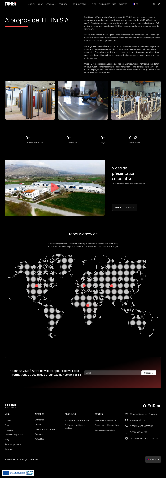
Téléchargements (13, 444)
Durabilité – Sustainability (46, 429)
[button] (55, 188)
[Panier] (159, 4)
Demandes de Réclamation (107, 425)
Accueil (8, 420)
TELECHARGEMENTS (107, 4)
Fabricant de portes (14, 434)
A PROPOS (50, 4)
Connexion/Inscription (105, 430)
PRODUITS (63, 4)
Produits (9, 430)
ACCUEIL (31, 4)
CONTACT (123, 4)
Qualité (38, 424)
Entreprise (39, 419)
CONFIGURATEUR (80, 4)
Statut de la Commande (105, 420)
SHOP (40, 4)
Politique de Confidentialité (77, 420)
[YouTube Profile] (159, 405)
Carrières (39, 434)
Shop (7, 425)
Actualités (39, 439)
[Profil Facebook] (144, 405)
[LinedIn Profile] (154, 405)
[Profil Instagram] (149, 405)
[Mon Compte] (154, 4)
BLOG (94, 4)
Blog (7, 439)
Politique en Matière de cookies (75, 426)
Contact (9, 449)
